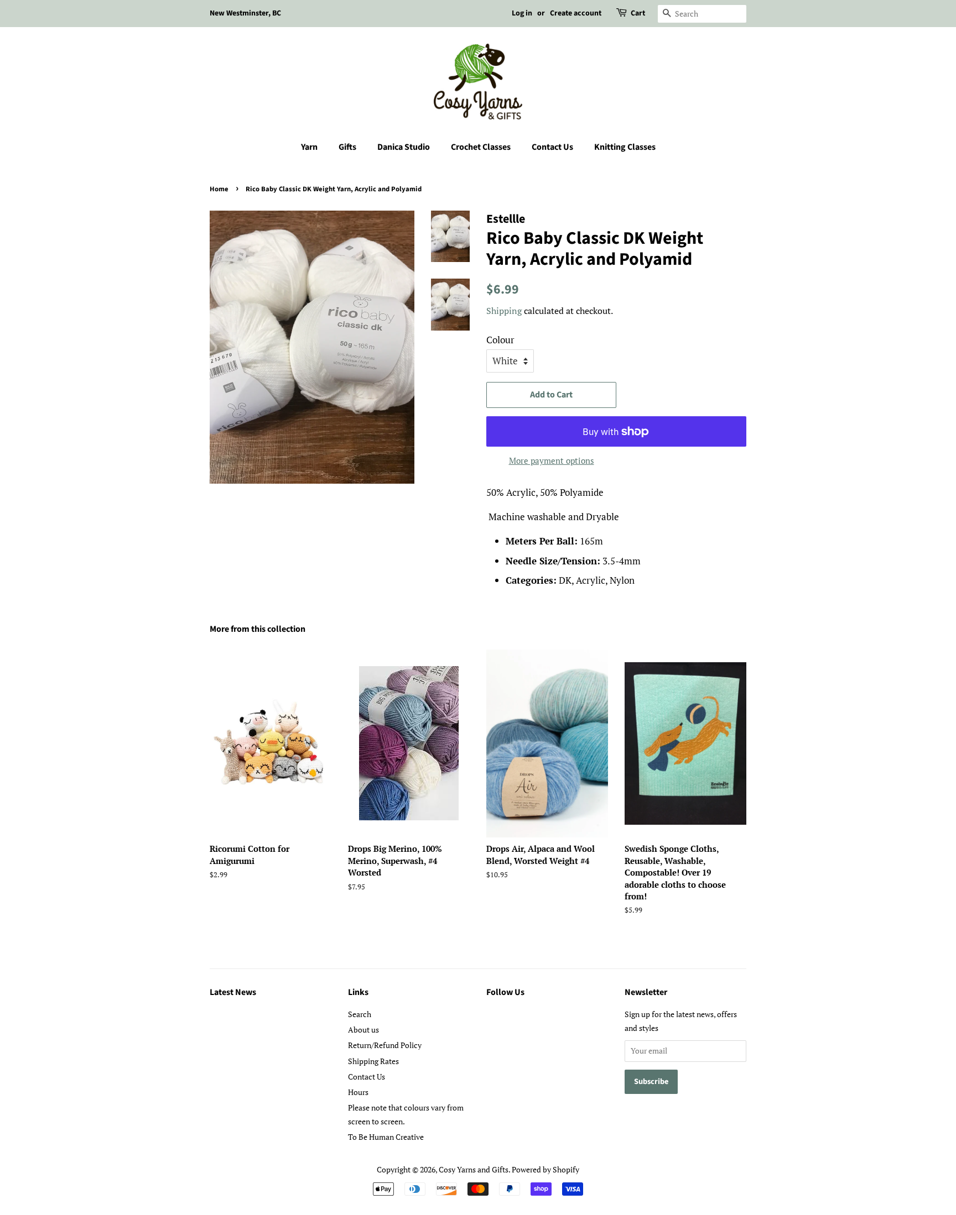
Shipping (504, 311)
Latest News (233, 992)
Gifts (347, 147)
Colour (500, 339)
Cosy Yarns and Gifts (473, 1169)
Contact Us (552, 147)
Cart (638, 13)
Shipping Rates (373, 1061)
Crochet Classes (481, 147)
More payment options (551, 460)
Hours (358, 1092)
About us (363, 1029)
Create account (575, 13)
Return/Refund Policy (385, 1045)
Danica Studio (403, 147)
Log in (522, 13)
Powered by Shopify (545, 1169)
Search (359, 1014)
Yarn (309, 147)
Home (219, 189)
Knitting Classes (625, 147)
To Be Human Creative (386, 1137)
